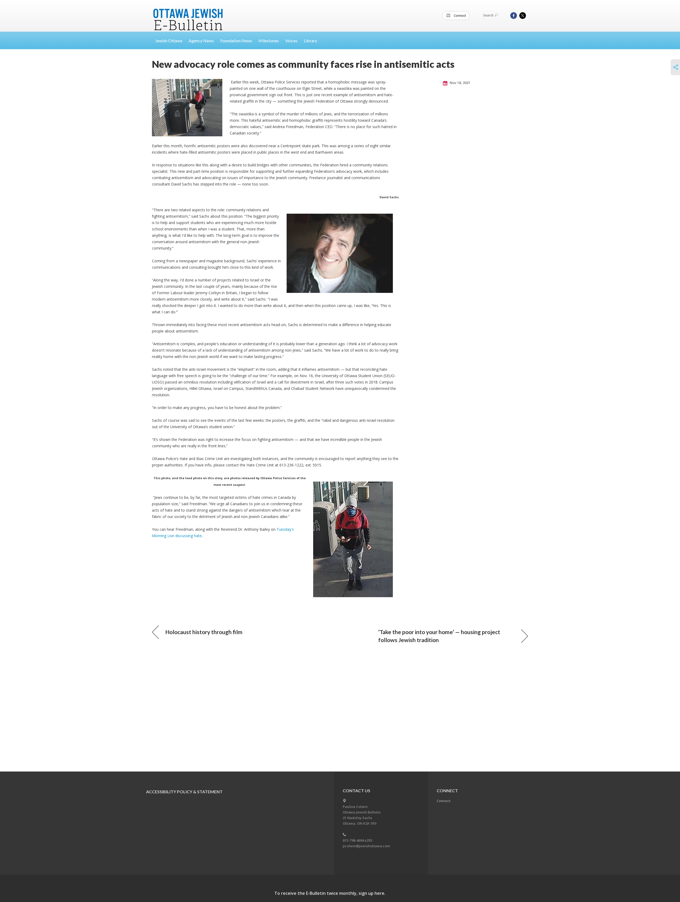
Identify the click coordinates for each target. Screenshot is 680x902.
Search (488, 15)
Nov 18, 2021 (459, 82)
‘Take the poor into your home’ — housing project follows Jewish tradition (439, 636)
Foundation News (236, 40)
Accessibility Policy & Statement (184, 791)
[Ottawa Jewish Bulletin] (189, 12)
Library (310, 40)
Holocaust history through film (204, 632)
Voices (291, 40)
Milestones (268, 40)
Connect (459, 15)
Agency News (201, 40)
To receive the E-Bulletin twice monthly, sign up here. (329, 893)
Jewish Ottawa (168, 40)
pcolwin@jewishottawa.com (366, 846)
